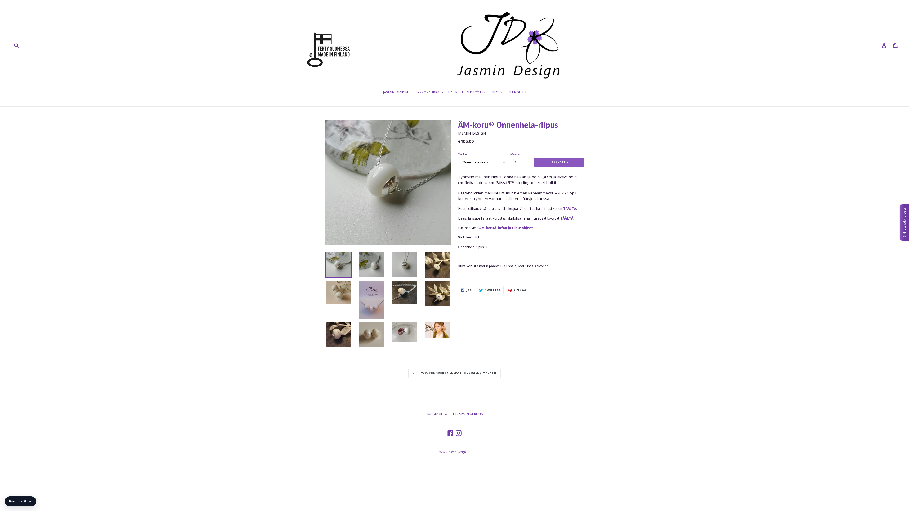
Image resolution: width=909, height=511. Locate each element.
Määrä (515, 154)
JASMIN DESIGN (395, 92)
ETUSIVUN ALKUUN (468, 414)
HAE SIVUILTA (436, 414)
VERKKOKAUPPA (429, 92)
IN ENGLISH (517, 92)
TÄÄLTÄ (566, 218)
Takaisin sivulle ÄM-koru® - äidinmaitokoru (458, 373)
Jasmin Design (457, 452)
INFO (497, 92)
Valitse (463, 154)
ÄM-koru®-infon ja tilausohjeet (506, 227)
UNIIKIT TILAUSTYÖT (467, 92)
